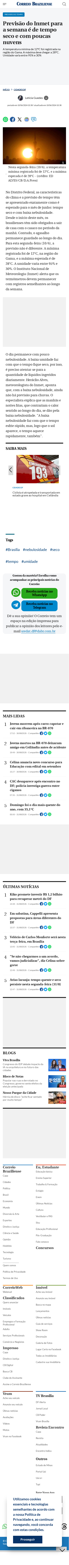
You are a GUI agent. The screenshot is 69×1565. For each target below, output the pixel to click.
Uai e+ (39, 1478)
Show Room (42, 1330)
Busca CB (7, 1371)
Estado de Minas (44, 1465)
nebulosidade (36, 549)
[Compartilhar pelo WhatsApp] (49, 734)
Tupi (38, 1484)
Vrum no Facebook (12, 1436)
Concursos (45, 1248)
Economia (8, 1201)
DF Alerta (41, 1402)
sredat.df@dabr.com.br (38, 631)
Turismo (7, 1258)
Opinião (7, 1239)
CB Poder (40, 1414)
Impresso (10, 1348)
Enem (39, 1197)
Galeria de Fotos (44, 1343)
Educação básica (44, 1171)
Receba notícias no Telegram (39, 605)
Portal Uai (41, 1471)
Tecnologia (8, 1252)
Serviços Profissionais (14, 1335)
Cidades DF (20, 89)
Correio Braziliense (12, 1169)
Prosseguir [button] (27, 1539)
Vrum (7, 1394)
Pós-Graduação (44, 1235)
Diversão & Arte (11, 1214)
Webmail (7, 1291)
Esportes (7, 1220)
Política (6, 1188)
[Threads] (64, 1526)
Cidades (7, 1182)
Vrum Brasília (42, 1421)
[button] (45, 1530)
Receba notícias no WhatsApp (39, 593)
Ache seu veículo (11, 1398)
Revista (39, 1438)
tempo (13, 561)
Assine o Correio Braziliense (17, 1384)
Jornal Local (42, 1408)
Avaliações (8, 1417)
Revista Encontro (50, 1427)
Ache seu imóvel (44, 1291)
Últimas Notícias (44, 1203)
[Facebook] (12, 121)
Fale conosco (42, 1241)
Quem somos (9, 1265)
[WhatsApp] (5, 121)
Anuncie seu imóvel (45, 1298)
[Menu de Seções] (5, 4)
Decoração (41, 1336)
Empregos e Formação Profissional (14, 1323)
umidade (31, 561)
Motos (6, 1430)
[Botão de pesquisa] (64, 4)
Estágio (39, 1190)
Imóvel (41, 1288)
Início (6, 89)
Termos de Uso (10, 1278)
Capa (5, 1175)
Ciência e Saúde (11, 1233)
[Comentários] (33, 121)
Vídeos (6, 1423)
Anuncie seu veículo (13, 1404)
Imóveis (7, 1308)
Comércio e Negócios (13, 1341)
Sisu (38, 1222)
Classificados (13, 1298)
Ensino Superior (44, 1178)
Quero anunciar (10, 1302)
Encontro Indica (44, 1450)
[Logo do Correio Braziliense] (34, 4)
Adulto (6, 1329)
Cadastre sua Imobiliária (48, 1362)
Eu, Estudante (47, 1167)
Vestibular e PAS (44, 1216)
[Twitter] (19, 121)
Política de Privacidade (14, 1271)
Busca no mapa (43, 1304)
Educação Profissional (47, 1229)
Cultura (39, 1209)
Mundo (6, 1207)
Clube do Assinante (12, 1377)
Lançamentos (42, 1311)
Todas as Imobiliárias (46, 1355)
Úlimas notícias (43, 1317)
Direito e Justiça (11, 1226)
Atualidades (42, 1444)
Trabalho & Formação (46, 1184)
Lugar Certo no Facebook (48, 1349)
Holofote (7, 1245)
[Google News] (26, 121)
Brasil (5, 1194)
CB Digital (8, 1365)
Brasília (14, 549)
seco (56, 549)
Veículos (7, 1315)
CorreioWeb (13, 1288)
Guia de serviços (44, 1323)
